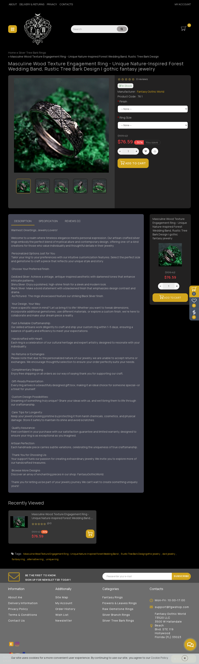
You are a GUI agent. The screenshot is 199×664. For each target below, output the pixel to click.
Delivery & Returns (31, 4)
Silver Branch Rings (116, 615)
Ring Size (126, 117)
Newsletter (63, 620)
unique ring (52, 559)
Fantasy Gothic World (150, 91)
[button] (103, 183)
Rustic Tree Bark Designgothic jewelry (140, 553)
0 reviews (141, 79)
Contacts (66, 4)
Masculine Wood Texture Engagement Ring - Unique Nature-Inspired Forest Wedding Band (71, 553)
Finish (123, 101)
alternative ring (35, 559)
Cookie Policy (159, 658)
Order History (65, 609)
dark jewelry (168, 553)
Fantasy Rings (112, 597)
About (13, 4)
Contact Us (16, 620)
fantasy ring (18, 559)
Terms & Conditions (22, 615)
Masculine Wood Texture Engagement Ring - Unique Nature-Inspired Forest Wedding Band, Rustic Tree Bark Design (61, 518)
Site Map (61, 597)
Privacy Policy (18, 609)
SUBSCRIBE (181, 576)
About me (15, 597)
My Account (183, 4)
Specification (48, 221)
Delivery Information (23, 603)
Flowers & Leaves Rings (119, 603)
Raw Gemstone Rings (118, 609)
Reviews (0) (73, 221)
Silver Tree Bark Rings (118, 620)
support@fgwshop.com (172, 607)
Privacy (52, 4)
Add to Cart (135, 163)
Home (12, 52)
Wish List (62, 615)
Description (22, 221)
